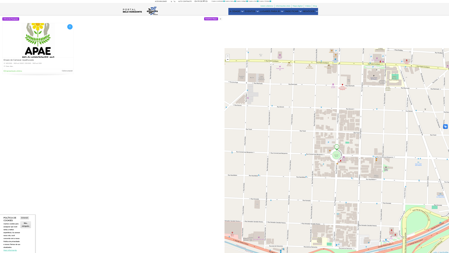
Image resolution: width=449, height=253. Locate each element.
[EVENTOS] (257, 11)
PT (204, 1)
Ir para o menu (230, 1)
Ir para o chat (253, 1)
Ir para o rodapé (242, 1)
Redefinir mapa (211, 19)
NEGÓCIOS (309, 11)
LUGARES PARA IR (270, 11)
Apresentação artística (14, 71)
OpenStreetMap (443, 252)
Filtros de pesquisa (11, 19)
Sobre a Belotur (267, 6)
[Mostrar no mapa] (70, 27)
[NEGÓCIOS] (317, 11)
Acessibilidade (161, 1)
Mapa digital (298, 6)
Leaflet (435, 252)
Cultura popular (67, 71)
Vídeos (308, 6)
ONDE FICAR (291, 11)
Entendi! (24, 218)
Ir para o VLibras (265, 1)
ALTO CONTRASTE (185, 1)
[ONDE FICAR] (300, 11)
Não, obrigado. (26, 224)
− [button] (227, 59)
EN (196, 1)
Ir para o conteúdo (218, 1)
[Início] (140, 7)
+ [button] (227, 55)
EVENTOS (250, 11)
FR (198, 1)
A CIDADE (235, 11)
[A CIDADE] (242, 11)
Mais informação (10, 250)
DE (201, 1)
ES (206, 1)
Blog (315, 6)
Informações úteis (283, 6)
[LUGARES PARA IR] (282, 11)
